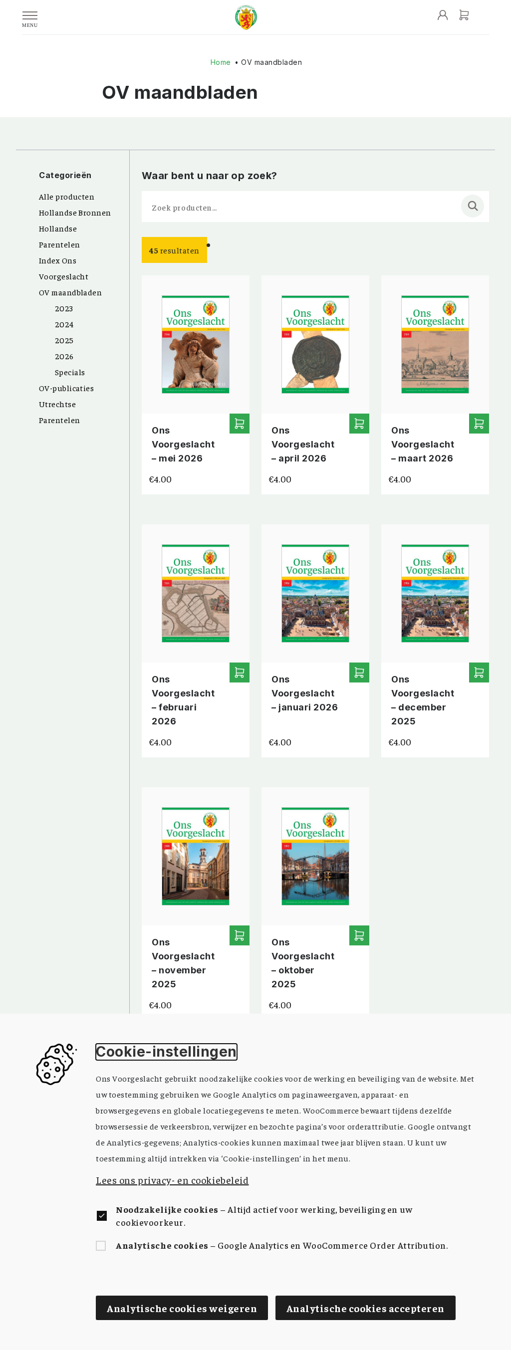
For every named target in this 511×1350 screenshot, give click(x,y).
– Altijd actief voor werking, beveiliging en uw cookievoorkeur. (264, 1215)
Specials (70, 372)
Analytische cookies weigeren (182, 1308)
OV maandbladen (70, 292)
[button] (240, 424)
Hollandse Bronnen (75, 212)
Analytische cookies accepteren (365, 1308)
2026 (64, 356)
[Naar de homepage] (246, 17)
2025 (64, 340)
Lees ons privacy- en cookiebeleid (172, 1179)
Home (221, 62)
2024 (64, 324)
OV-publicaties (66, 388)
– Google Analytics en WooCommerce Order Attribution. (282, 1245)
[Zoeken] (472, 206)
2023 (64, 308)
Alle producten (66, 196)
